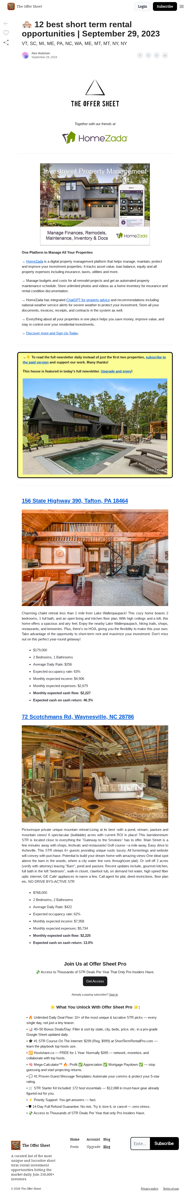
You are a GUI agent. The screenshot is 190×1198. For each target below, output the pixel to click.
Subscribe (165, 6)
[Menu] (181, 5)
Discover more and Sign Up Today (52, 333)
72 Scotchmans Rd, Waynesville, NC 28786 (78, 717)
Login (142, 6)
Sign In (113, 994)
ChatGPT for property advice (88, 300)
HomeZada (34, 261)
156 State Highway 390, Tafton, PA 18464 (75, 501)
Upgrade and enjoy (116, 371)
